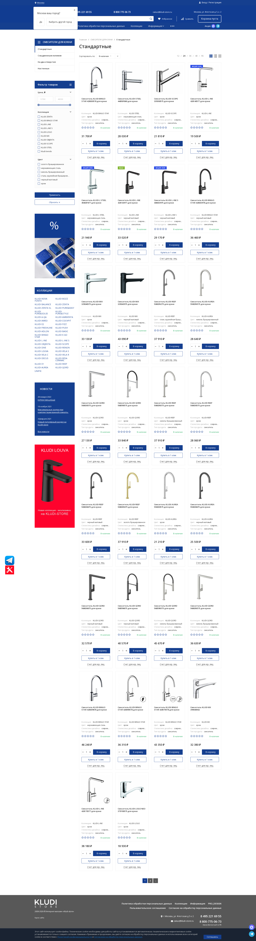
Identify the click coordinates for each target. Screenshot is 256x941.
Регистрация (215, 2)
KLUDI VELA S (62, 351)
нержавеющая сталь (51, 168)
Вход (204, 2)
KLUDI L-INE (46, 124)
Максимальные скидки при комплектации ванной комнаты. (53, 411)
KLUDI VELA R (62, 354)
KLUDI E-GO (61, 334)
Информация (155, 25)
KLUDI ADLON (42, 331)
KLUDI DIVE (40, 347)
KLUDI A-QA (41, 317)
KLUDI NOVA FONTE (41, 299)
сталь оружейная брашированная (55, 176)
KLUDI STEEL (46, 147)
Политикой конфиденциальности (75, 937)
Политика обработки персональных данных (101, 25)
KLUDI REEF (61, 363)
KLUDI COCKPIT (63, 320)
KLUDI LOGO (46, 132)
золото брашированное (52, 164)
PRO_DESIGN (214, 903)
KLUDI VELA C (41, 354)
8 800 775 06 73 (122, 12)
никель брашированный (52, 172)
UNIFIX (38, 371)
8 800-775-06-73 (210, 922)
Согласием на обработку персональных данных (118, 937)
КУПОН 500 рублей (46, 400)
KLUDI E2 (39, 324)
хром (43, 183)
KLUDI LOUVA (41, 351)
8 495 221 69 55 (83, 12)
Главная (83, 40)
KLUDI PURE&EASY (64, 307)
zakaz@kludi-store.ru (162, 12)
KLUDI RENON (62, 347)
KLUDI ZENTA (46, 117)
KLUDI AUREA (41, 367)
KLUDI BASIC (61, 331)
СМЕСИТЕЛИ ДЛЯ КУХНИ (57, 42)
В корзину (102, 143)
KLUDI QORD (61, 367)
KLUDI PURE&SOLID (41, 312)
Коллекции (136, 25)
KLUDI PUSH (61, 327)
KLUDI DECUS (41, 358)
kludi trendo (46, 151)
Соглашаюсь (212, 937)
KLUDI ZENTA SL (43, 307)
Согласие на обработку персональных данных (195, 907)
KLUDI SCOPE (47, 144)
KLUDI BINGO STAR (49, 120)
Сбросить (54, 202)
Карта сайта (39, 918)
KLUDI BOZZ (61, 298)
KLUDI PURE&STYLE (61, 312)
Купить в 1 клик (96, 151)
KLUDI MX (45, 136)
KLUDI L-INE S (47, 128)
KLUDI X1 (39, 363)
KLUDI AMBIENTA (64, 317)
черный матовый (49, 180)
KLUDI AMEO (41, 320)
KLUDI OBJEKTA (47, 140)
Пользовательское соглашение (148, 907)
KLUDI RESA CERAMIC (61, 359)
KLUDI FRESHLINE (43, 327)
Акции (208, 26)
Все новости (43, 432)
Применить (54, 195)
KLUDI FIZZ (61, 324)
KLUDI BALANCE (43, 304)
